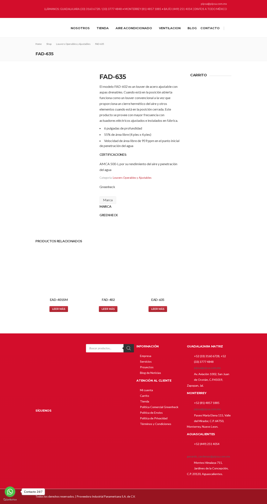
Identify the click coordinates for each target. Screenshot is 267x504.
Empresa (145, 356)
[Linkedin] (218, 15)
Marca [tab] (108, 200)
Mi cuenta (146, 390)
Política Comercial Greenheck (159, 407)
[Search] (128, 348)
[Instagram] (223, 15)
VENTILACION (170, 28)
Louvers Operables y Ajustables (132, 177)
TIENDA (103, 28)
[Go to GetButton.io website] (10, 499)
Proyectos (147, 367)
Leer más (58, 308)
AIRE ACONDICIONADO (134, 28)
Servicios (146, 361)
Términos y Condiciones (155, 424)
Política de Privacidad (154, 418)
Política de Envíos (151, 412)
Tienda (144, 401)
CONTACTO (210, 28)
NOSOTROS (80, 28)
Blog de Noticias (150, 373)
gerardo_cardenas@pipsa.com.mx (208, 456)
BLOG (192, 28)
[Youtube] (229, 15)
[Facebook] (213, 15)
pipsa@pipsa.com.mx (207, 368)
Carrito (144, 395)
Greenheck (107, 187)
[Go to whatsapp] (10, 491)
